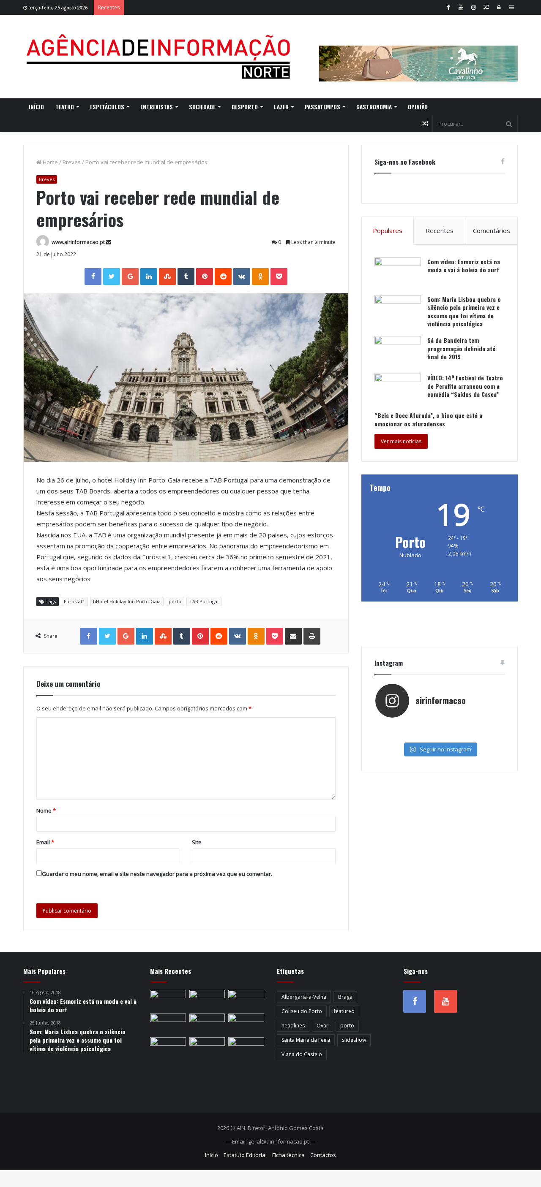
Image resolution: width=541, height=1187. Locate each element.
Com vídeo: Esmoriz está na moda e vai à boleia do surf (463, 265)
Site (197, 842)
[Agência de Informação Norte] (160, 56)
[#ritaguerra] (396, 735)
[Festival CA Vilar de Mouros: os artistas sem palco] (246, 1047)
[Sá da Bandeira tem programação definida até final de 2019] (397, 352)
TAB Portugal (204, 601)
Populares (387, 230)
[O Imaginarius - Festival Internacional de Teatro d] (396, 727)
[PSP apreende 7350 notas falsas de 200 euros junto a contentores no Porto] (168, 1000)
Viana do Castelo (301, 1054)
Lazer (281, 107)
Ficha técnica (288, 1155)
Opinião (418, 107)
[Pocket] (278, 276)
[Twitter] (111, 276)
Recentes (440, 230)
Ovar (322, 1025)
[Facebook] (448, 7)
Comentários (491, 230)
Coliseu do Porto (301, 1011)
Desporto (245, 107)
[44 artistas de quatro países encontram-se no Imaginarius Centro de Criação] (207, 1047)
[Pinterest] (204, 276)
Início (36, 107)
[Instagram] (473, 7)
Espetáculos (107, 107)
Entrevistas (156, 107)
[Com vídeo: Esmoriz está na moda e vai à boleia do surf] (397, 273)
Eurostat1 (74, 601)
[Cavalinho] (418, 52)
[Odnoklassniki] (260, 276)
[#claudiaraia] (439, 727)
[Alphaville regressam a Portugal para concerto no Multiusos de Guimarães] (207, 1000)
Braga (345, 996)
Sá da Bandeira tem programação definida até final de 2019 (461, 348)
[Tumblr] (186, 276)
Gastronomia (374, 107)
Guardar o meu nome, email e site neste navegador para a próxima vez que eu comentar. (157, 874)
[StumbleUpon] (167, 276)
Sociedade (202, 107)
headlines (293, 1025)
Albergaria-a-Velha (303, 996)
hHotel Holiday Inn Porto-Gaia (127, 601)
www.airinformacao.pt (78, 242)
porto (175, 601)
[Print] (311, 636)
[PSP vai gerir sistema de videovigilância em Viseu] (207, 1024)
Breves (72, 162)
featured (344, 1011)
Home (49, 162)
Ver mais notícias (401, 441)
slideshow (354, 1039)
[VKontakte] (241, 276)
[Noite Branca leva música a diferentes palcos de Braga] (168, 1047)
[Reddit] (223, 276)
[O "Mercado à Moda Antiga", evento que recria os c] (482, 735)
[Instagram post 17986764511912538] (482, 727)
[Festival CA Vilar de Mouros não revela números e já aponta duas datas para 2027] (246, 1024)
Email (45, 842)
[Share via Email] (293, 636)
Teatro (64, 107)
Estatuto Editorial (245, 1155)
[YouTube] (460, 7)
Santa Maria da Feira (305, 1039)
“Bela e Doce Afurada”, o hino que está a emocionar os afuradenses (428, 419)
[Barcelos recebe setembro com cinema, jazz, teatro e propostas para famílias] (246, 1000)
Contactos (323, 1155)
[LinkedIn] (148, 276)
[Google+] (130, 276)
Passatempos (322, 107)
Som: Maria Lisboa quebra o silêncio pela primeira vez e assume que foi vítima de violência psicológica (464, 311)
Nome (46, 810)
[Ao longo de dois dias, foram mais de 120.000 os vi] (439, 735)
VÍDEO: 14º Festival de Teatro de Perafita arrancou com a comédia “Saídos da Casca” (465, 385)
